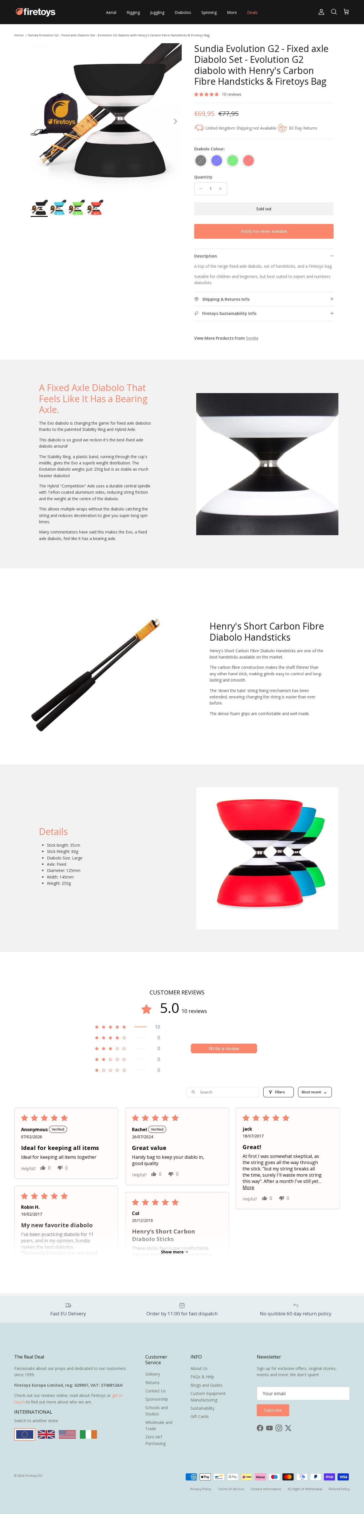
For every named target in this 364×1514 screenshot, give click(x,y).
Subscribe (182, 781)
